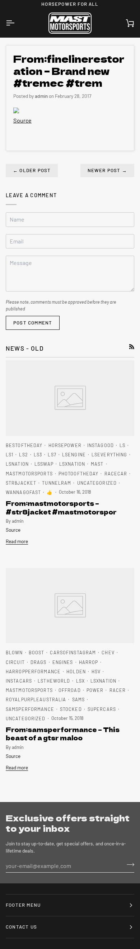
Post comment (32, 323)
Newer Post (107, 170)
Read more (17, 541)
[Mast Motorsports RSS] (131, 346)
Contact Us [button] (21, 927)
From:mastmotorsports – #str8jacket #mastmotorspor (61, 507)
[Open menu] (16, 23)
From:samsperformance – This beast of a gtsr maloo (63, 733)
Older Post (32, 170)
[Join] (128, 864)
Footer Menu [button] (23, 905)
